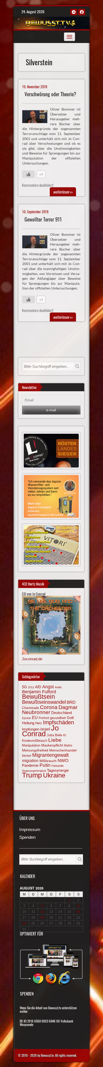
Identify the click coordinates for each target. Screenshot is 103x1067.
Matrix (68, 745)
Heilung (28, 723)
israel (45, 729)
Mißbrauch (48, 761)
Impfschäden (58, 722)
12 (42, 912)
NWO (63, 760)
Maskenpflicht (52, 745)
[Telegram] (73, 12)
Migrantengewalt (50, 755)
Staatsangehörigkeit (34, 770)
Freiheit (44, 718)
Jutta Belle (54, 735)
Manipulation (31, 745)
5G (24, 687)
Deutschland (61, 713)
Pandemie (30, 766)
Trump (32, 775)
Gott (70, 718)
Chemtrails (30, 708)
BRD (71, 702)
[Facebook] (81, 12)
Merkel (26, 756)
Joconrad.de (32, 659)
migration (30, 760)
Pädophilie (58, 765)
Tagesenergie (58, 770)
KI (64, 735)
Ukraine (54, 775)
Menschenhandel (62, 750)
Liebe (55, 740)
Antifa (58, 687)
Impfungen (30, 729)
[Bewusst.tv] (51, 22)
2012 (31, 687)
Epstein (26, 718)
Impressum (29, 830)
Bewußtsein (38, 696)
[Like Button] (28, 174)
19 (42, 918)
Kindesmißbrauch (34, 740)
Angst (48, 686)
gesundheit (58, 718)
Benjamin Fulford (39, 691)
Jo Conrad (40, 731)
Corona (49, 707)
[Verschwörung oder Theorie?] (37, 116)
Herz (38, 723)
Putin (45, 765)
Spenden (27, 838)
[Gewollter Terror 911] (37, 241)
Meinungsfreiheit (35, 750)
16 (78, 912)
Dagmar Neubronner (50, 709)
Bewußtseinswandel (44, 702)
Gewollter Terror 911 (43, 219)
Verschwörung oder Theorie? (50, 94)
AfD (38, 687)
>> (63, 191)
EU (35, 717)
